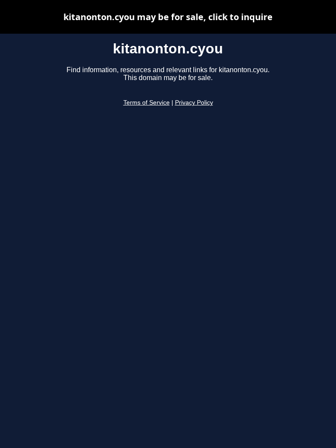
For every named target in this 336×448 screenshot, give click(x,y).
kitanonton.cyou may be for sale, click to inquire (168, 17)
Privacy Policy (194, 102)
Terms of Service (146, 102)
